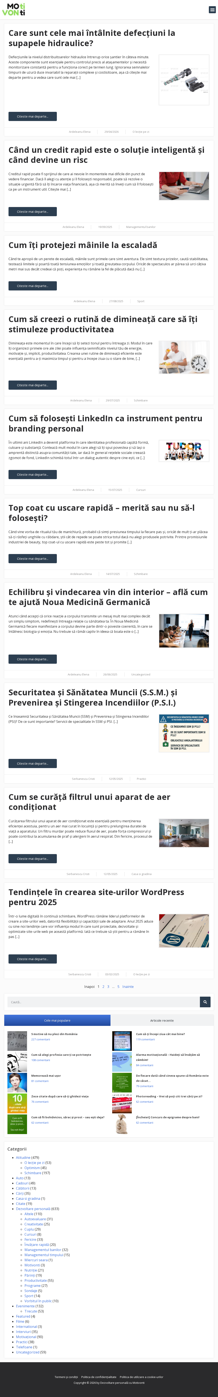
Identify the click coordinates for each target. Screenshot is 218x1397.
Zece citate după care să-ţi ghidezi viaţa (60, 1096)
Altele (28, 1214)
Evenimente (25, 1306)
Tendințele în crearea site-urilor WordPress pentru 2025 (96, 897)
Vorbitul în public (38, 1301)
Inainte (128, 986)
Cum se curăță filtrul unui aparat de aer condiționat (89, 801)
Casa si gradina (142, 874)
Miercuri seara (36, 1260)
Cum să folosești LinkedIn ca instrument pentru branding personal (105, 423)
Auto (20, 1178)
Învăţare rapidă (36, 1244)
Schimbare (141, 400)
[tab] (57, 1020)
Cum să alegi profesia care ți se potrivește (61, 1055)
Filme (20, 1321)
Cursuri (141, 490)
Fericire (30, 1239)
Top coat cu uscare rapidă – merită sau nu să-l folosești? (102, 512)
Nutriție (30, 1270)
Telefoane (24, 1347)
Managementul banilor (141, 227)
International (26, 1326)
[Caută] (205, 1002)
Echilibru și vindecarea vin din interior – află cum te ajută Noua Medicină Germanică (108, 597)
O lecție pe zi (141, 132)
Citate (20, 1203)
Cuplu (29, 1229)
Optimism (32, 1167)
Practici (141, 779)
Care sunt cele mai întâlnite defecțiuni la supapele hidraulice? (92, 37)
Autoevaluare (35, 1219)
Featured (23, 1316)
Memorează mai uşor (46, 1076)
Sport (140, 301)
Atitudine (23, 1157)
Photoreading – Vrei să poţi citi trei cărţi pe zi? (169, 1096)
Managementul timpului (43, 1255)
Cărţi (20, 1193)
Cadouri (22, 1183)
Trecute (30, 1311)
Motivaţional (26, 1336)
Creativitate (33, 1224)
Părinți (29, 1275)
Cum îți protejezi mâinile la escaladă (83, 244)
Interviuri (23, 1331)
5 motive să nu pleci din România (54, 1034)
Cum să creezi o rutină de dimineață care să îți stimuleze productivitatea (103, 324)
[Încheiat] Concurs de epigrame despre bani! (167, 1117)
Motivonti (32, 1265)
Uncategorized (140, 674)
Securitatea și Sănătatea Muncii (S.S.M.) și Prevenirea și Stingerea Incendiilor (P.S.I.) (93, 697)
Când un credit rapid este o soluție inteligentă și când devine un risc (107, 154)
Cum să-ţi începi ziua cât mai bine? (160, 1034)
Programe (32, 1285)
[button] (212, 9)
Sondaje (30, 1290)
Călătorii (22, 1188)
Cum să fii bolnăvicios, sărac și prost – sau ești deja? (68, 1117)
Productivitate (35, 1280)
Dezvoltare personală (33, 1208)
